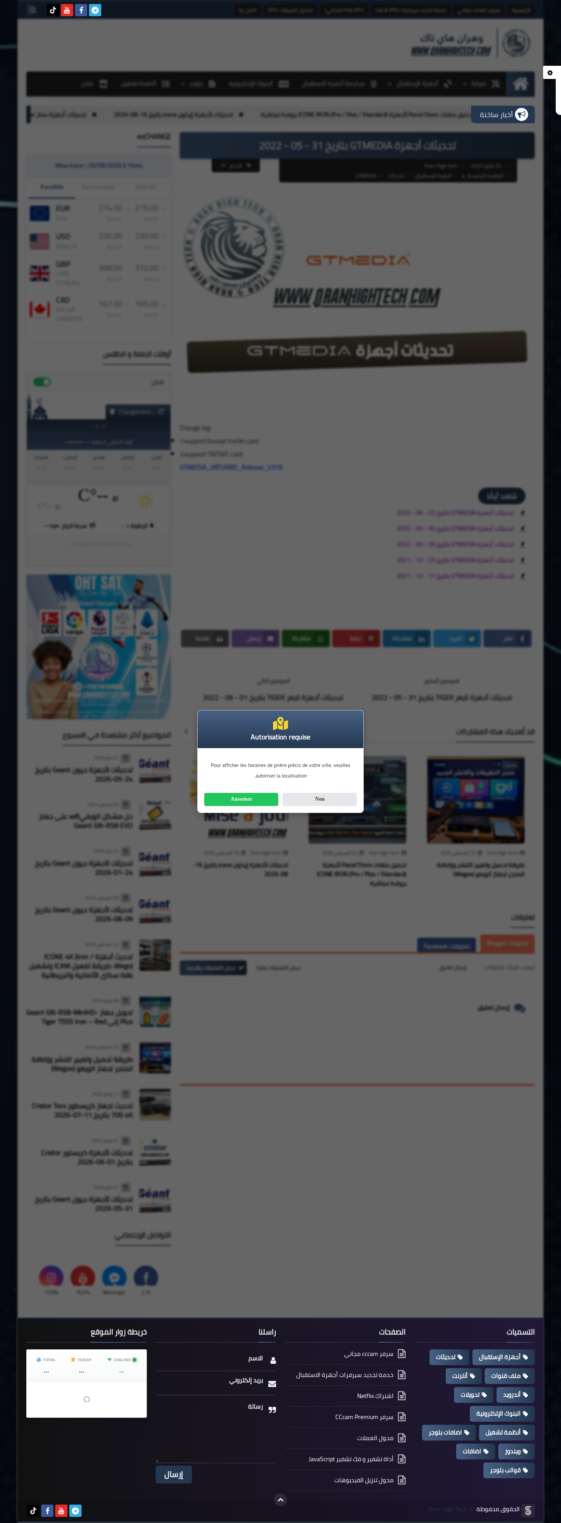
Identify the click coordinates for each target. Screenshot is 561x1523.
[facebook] (81, 10)
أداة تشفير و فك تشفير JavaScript (351, 1459)
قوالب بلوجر (505, 1470)
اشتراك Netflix (375, 1396)
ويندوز (513, 1451)
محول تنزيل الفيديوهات (364, 1480)
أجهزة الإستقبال (500, 1356)
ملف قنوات (506, 1375)
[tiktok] (53, 10)
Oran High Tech (447, 1509)
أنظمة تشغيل (503, 1432)
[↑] (280, 1499)
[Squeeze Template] (528, 1510)
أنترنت (460, 1375)
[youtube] (67, 10)
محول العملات (375, 1438)
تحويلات (470, 1394)
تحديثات (445, 1356)
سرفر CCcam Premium (364, 1417)
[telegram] (95, 10)
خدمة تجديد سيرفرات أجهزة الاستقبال (345, 1374)
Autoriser (241, 799)
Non (320, 799)
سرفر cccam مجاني (369, 1354)
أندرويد (512, 1394)
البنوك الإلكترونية (498, 1413)
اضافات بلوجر (445, 1432)
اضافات (472, 1451)
